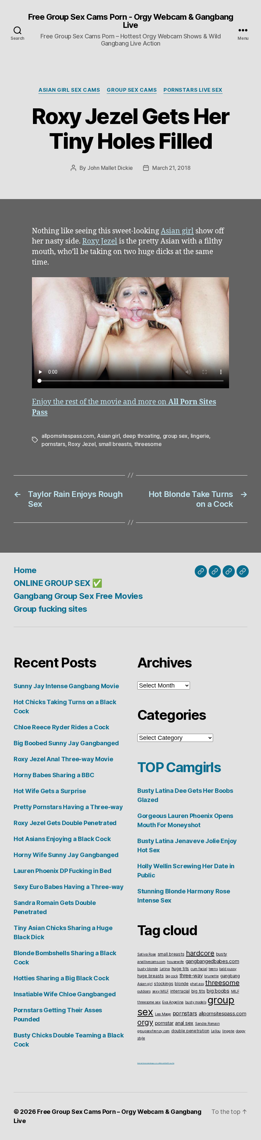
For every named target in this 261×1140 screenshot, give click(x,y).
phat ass (197, 984)
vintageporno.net (154, 1063)
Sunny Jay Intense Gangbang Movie (66, 686)
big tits (198, 991)
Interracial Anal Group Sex (167, 1063)
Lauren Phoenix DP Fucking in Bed (62, 870)
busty (221, 954)
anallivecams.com (151, 962)
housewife (175, 962)
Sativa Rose (146, 954)
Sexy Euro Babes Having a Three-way (69, 886)
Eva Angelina (173, 1002)
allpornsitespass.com (67, 435)
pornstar (164, 1023)
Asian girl (177, 231)
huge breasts (150, 975)
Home (25, 570)
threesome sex (149, 1002)
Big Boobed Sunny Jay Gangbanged (66, 743)
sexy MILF (160, 991)
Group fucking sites (50, 609)
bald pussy (227, 969)
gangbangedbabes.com (212, 961)
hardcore (200, 953)
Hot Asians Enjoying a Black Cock (62, 838)
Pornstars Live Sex (193, 90)
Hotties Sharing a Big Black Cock (61, 978)
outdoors (144, 991)
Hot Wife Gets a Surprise (50, 791)
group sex (175, 435)
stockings (163, 983)
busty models (195, 1002)
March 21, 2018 (171, 167)
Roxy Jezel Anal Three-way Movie (63, 759)
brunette (211, 976)
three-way (191, 975)
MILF (235, 991)
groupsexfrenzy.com (153, 1031)
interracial (180, 991)
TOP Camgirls (179, 767)
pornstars (53, 444)
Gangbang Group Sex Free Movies (78, 596)
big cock (172, 976)
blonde (181, 983)
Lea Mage (163, 1014)
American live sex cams (143, 1063)
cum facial (199, 969)
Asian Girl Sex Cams (69, 90)
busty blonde (147, 969)
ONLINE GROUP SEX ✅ (58, 583)
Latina (165, 969)
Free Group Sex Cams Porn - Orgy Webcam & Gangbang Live (130, 21)
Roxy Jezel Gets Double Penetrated (65, 822)
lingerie (200, 435)
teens (213, 969)
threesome (148, 444)
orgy (145, 1022)
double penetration (190, 1030)
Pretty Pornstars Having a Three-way (68, 807)
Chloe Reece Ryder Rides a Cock (61, 727)
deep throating (141, 435)
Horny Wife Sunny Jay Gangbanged (66, 854)
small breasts (115, 444)
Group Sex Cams (132, 90)
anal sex (184, 1023)
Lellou (216, 1031)
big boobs (218, 991)
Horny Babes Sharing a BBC (54, 775)
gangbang (230, 975)
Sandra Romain (207, 1023)
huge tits (180, 968)
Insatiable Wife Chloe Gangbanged (65, 994)
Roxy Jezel (99, 241)
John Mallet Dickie (110, 167)
